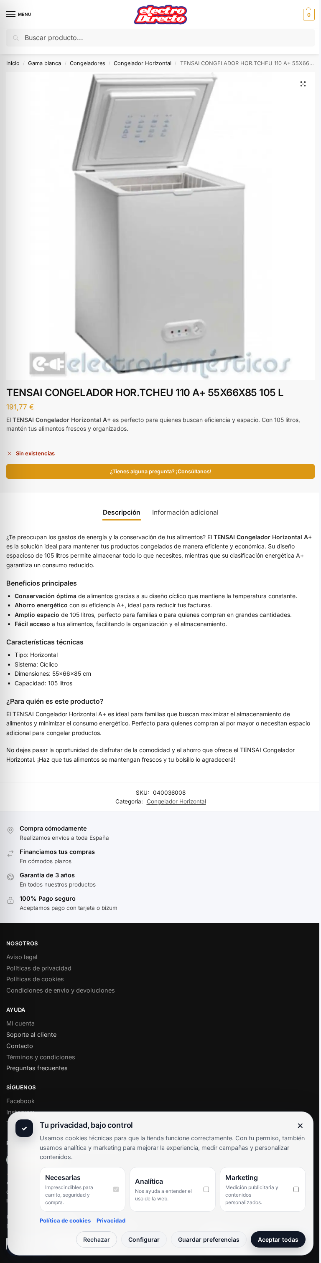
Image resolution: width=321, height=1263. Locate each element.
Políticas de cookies (35, 979)
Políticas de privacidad (38, 968)
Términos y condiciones (40, 1057)
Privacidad (111, 1220)
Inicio (13, 63)
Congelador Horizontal (142, 63)
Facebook (20, 1101)
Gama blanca (44, 63)
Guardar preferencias (208, 1239)
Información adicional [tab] (185, 512)
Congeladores (87, 63)
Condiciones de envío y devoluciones (60, 990)
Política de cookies (65, 1220)
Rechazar (96, 1239)
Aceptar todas (278, 1239)
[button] (308, 14)
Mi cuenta (20, 1023)
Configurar (144, 1239)
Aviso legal (22, 957)
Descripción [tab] (121, 512)
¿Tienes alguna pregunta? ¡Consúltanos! (160, 471)
